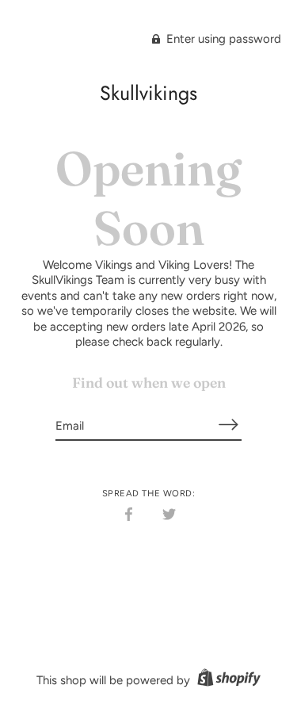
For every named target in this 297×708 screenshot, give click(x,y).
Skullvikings (148, 92)
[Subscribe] (228, 424)
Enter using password (222, 39)
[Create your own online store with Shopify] (227, 680)
